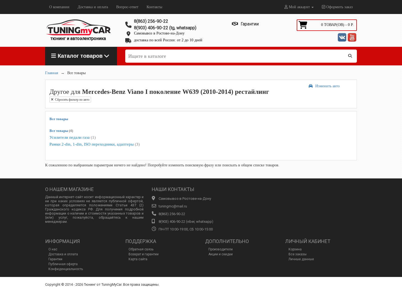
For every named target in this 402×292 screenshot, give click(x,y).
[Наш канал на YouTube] (352, 37)
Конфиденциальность (65, 269)
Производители (220, 249)
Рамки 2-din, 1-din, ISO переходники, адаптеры (94, 144)
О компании (59, 7)
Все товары (58, 119)
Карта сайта (138, 259)
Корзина (295, 249)
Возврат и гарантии (144, 254)
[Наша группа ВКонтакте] (342, 37)
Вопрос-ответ (127, 7)
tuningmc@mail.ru (173, 206)
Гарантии (55, 259)
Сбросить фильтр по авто (71, 100)
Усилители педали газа (72, 137)
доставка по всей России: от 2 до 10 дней (168, 40)
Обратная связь (141, 249)
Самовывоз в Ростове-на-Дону (159, 33)
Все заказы (298, 254)
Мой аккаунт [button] (299, 7)
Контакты (154, 7)
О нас (52, 249)
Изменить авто (327, 86)
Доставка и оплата (93, 7)
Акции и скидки (220, 254)
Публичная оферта (63, 264)
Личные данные (301, 259)
